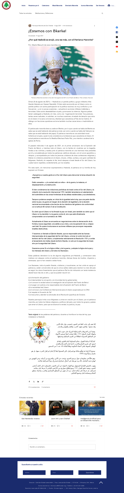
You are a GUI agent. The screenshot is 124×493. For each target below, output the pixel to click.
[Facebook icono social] (117, 32)
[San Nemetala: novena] (32, 408)
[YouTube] (117, 47)
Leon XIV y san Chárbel (60, 419)
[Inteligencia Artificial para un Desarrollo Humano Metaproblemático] (91, 408)
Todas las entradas (25, 13)
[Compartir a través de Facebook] (29, 381)
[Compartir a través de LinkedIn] (38, 381)
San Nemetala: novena (30, 419)
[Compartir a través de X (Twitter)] (34, 381)
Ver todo (102, 397)
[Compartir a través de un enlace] (42, 381)
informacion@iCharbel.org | (59, 485)
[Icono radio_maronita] (117, 51)
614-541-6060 (80, 485)
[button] (102, 13)
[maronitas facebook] (117, 27)
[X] (117, 37)
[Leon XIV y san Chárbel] (62, 408)
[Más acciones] (94, 26)
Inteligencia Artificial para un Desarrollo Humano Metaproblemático (91, 419)
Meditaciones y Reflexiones (44, 13)
